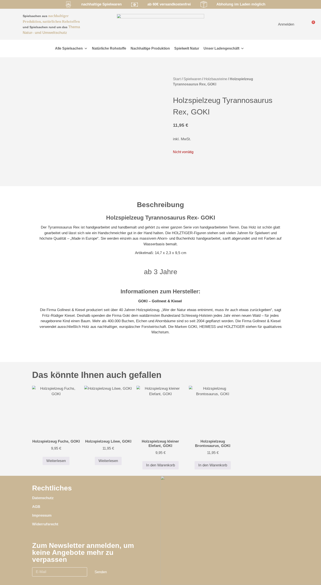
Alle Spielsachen (69, 48)
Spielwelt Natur (186, 48)
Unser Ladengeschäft (221, 48)
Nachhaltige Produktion (150, 48)
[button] (41, 48)
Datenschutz (43, 498)
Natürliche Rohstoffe (109, 48)
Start (177, 79)
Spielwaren (192, 79)
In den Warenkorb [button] (160, 465)
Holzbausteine (215, 79)
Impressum (42, 515)
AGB (36, 507)
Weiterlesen (56, 461)
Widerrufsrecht (45, 524)
